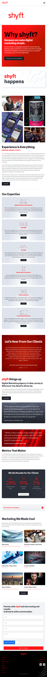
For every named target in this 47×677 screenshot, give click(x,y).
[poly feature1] (12, 530)
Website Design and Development (14, 546)
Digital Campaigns (27, 567)
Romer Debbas (6, 587)
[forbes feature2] (34, 573)
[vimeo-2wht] (44, 664)
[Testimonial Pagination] (19, 365)
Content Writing (4, 546)
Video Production (27, 546)
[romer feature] (12, 573)
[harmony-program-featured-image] (34, 530)
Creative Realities (29, 566)
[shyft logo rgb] (5, 1)
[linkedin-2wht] (41, 664)
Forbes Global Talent (30, 587)
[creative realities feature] (34, 551)
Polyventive (5, 544)
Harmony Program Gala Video (33, 544)
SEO (8, 546)
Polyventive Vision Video (9, 566)
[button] (23, 507)
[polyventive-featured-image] (12, 551)
